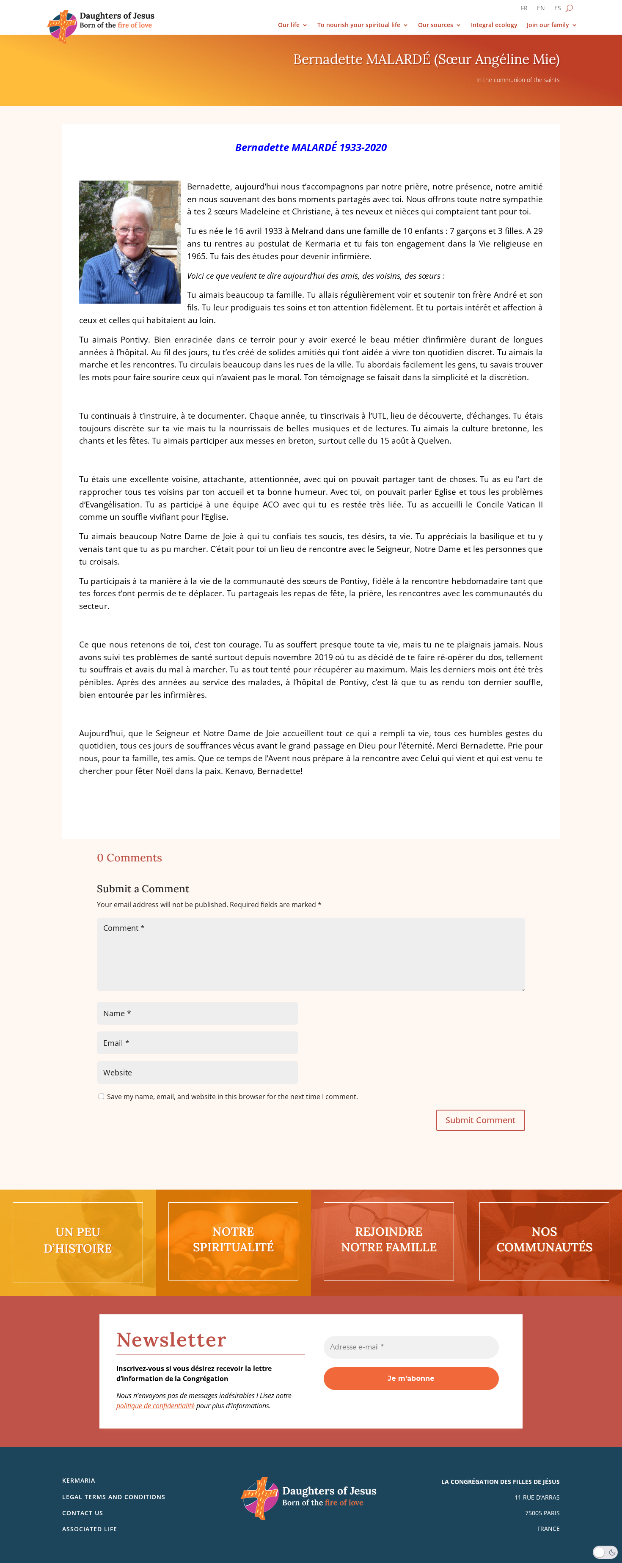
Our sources (435, 25)
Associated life (89, 1529)
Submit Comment (481, 1120)
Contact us (82, 1513)
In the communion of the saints (518, 80)
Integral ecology (494, 25)
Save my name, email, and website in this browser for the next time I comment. (232, 1096)
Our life (289, 25)
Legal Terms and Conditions (113, 1497)
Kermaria (78, 1480)
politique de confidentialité (155, 1405)
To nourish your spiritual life (358, 25)
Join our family (548, 25)
